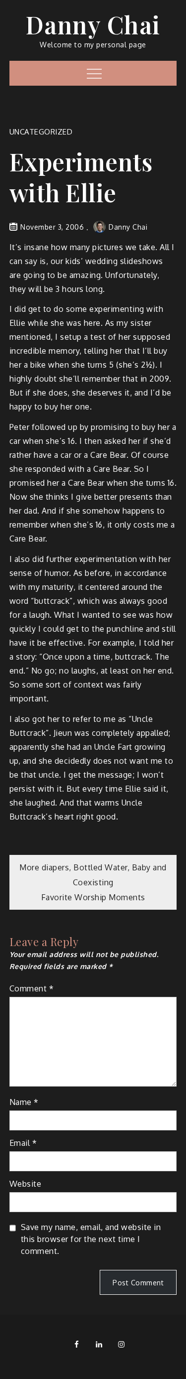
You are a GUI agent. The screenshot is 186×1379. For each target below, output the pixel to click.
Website (25, 1184)
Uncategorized (41, 132)
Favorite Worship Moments (93, 897)
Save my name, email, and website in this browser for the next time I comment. (91, 1239)
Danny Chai (93, 24)
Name (24, 1102)
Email (23, 1143)
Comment (31, 988)
